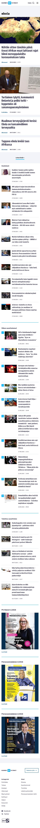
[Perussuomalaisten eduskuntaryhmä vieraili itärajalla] (5, 296)
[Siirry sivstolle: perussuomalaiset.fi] (10, 820)
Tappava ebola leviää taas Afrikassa (15, 143)
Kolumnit (4, 803)
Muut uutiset (5, 794)
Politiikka (4, 112)
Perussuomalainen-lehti (29, 794)
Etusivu (23, 782)
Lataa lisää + (20, 158)
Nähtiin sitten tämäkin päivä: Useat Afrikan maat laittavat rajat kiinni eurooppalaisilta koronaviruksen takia (19, 52)
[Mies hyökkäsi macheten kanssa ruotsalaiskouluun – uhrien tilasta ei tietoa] (11, 389)
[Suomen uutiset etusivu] (9, 3)
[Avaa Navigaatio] (37, 3)
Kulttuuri (4, 797)
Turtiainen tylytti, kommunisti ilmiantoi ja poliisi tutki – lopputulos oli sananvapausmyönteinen (17, 102)
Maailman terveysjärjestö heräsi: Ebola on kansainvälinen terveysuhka (19, 124)
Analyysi (4, 788)
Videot (3, 800)
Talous (3, 785)
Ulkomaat (4, 62)
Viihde (3, 806)
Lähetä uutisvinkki (27, 791)
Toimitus (24, 788)
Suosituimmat (25, 785)
